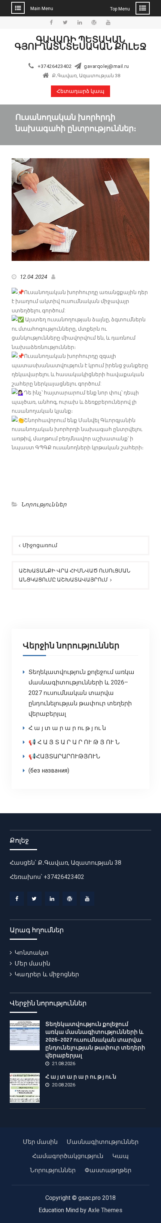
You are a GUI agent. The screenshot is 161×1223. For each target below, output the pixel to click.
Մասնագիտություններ (103, 1141)
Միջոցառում (39, 545)
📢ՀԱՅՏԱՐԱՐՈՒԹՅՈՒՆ (64, 756)
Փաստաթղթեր (108, 1170)
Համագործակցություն (67, 1156)
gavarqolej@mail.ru (106, 66)
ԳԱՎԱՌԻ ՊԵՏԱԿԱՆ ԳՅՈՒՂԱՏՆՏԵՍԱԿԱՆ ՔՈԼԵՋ (80, 43)
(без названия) (48, 770)
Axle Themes (105, 1210)
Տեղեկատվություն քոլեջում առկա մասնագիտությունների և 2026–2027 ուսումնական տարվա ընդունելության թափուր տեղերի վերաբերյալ (81, 692)
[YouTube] (87, 899)
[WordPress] (70, 899)
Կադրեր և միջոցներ (47, 974)
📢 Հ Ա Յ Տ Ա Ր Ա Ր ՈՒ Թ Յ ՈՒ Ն (74, 742)
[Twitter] (34, 899)
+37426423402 (55, 66)
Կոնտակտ (32, 952)
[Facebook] (17, 899)
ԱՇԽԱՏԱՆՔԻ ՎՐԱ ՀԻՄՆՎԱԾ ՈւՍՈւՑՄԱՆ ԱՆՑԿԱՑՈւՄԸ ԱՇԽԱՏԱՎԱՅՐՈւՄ (74, 575)
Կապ (120, 1156)
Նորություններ (44, 504)
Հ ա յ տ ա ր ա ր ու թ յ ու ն (67, 727)
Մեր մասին (32, 963)
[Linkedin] (52, 899)
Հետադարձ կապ (80, 91)
